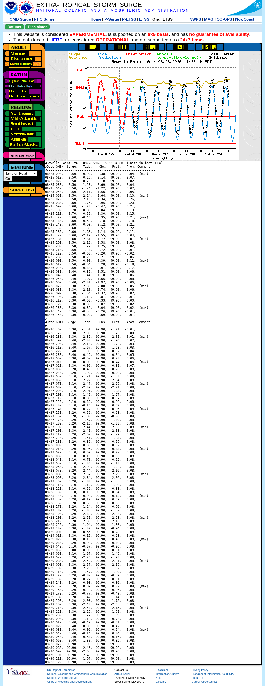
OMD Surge (20, 19)
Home (96, 19)
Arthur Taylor (122, 674)
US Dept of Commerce (61, 670)
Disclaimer (37, 27)
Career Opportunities (204, 681)
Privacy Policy (200, 670)
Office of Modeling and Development (69, 681)
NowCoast (244, 19)
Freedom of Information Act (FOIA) (213, 674)
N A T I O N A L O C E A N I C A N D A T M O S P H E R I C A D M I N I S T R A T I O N (112, 10)
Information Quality (167, 674)
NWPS (195, 19)
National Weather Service (62, 678)
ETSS (144, 19)
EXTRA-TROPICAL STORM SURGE (89, 4)
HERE (55, 39)
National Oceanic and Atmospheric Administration (77, 674)
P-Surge (111, 19)
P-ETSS (129, 19)
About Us (197, 678)
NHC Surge (44, 19)
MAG (209, 19)
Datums (14, 27)
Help (158, 678)
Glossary (161, 681)
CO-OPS (224, 19)
